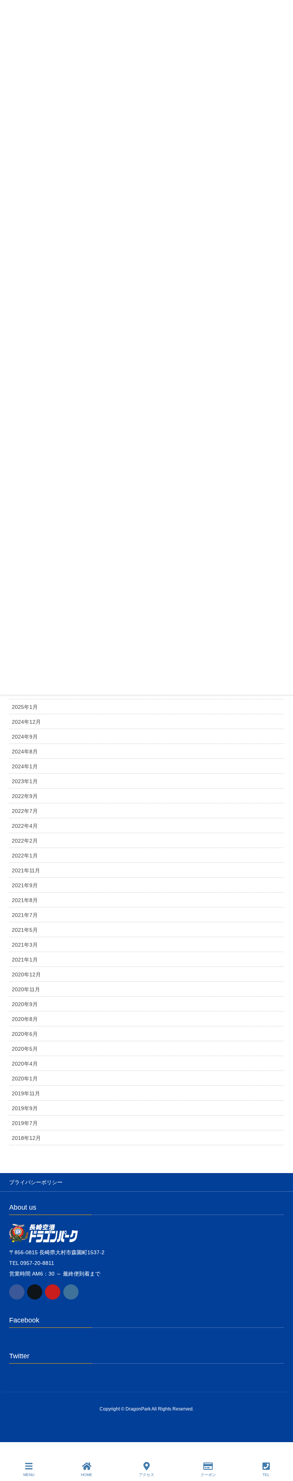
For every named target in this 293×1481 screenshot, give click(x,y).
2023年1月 (25, 781)
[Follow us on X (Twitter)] (34, 1292)
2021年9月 (25, 885)
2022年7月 (25, 811)
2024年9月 (25, 737)
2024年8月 (25, 752)
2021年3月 (25, 945)
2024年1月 (25, 766)
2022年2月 (25, 841)
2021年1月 (25, 960)
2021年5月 (25, 930)
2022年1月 (25, 856)
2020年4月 (25, 1064)
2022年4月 (25, 826)
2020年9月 (25, 1004)
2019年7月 (25, 1123)
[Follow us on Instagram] (71, 1292)
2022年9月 (25, 796)
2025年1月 (25, 707)
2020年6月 (25, 1034)
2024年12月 (26, 722)
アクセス (146, 1475)
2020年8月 (25, 1019)
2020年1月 (25, 1078)
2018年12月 (26, 1138)
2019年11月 (26, 1093)
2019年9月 (25, 1108)
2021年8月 (25, 900)
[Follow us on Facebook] (16, 1292)
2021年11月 (26, 870)
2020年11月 (26, 989)
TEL (266, 1475)
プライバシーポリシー (36, 1182)
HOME (86, 1475)
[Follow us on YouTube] (52, 1292)
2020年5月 (25, 1049)
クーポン (208, 1475)
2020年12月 (26, 974)
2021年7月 (25, 915)
